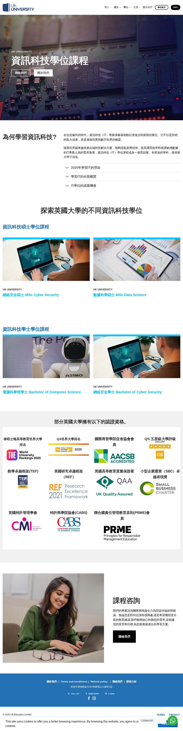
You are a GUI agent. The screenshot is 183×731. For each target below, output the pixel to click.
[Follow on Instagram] (94, 698)
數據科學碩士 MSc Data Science (119, 295)
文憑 (135, 7)
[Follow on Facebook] (89, 698)
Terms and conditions (74, 681)
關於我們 (147, 7)
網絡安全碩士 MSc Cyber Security (31, 295)
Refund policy (99, 681)
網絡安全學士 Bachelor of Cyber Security (127, 392)
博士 (106, 7)
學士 (126, 7)
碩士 (116, 7)
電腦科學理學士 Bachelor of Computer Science (42, 392)
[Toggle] (67, 168)
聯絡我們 (117, 681)
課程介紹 (131, 681)
